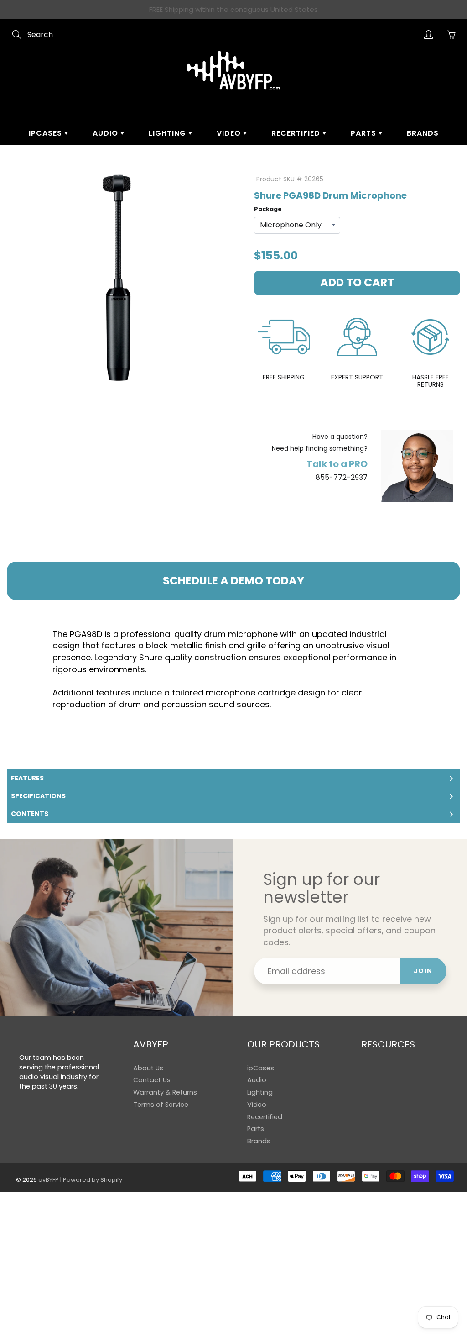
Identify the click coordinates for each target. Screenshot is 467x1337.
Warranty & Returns (165, 1092)
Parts (365, 133)
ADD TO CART (357, 282)
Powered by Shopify (92, 1179)
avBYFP (48, 1179)
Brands (423, 133)
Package (268, 209)
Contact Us (152, 1079)
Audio (106, 133)
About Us (148, 1068)
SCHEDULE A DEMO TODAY (233, 580)
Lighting (168, 133)
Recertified (296, 133)
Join (423, 970)
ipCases (46, 133)
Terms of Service (160, 1104)
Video (230, 133)
